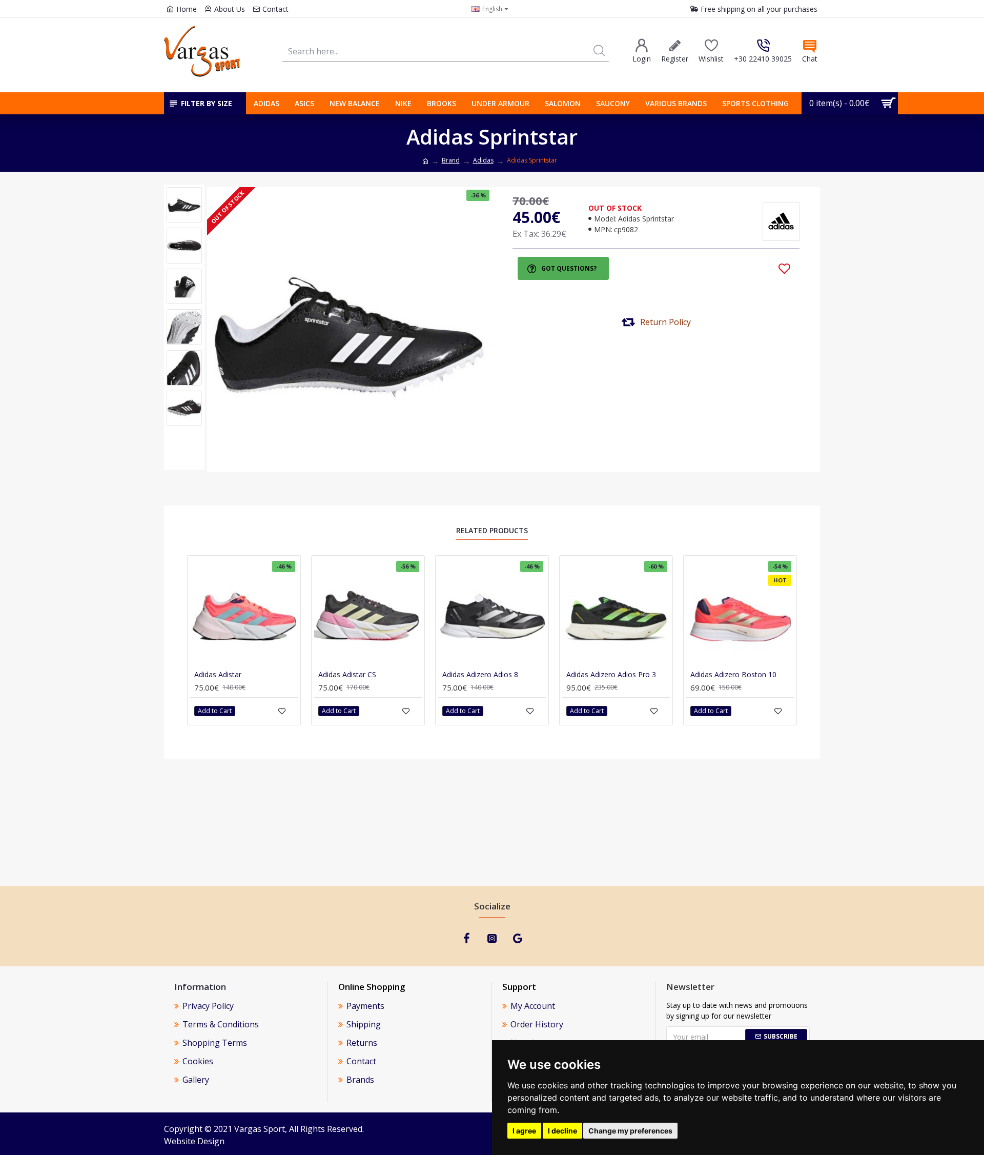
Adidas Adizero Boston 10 (733, 674)
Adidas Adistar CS (347, 674)
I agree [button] (524, 1130)
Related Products (492, 530)
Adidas (483, 160)
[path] (425, 161)
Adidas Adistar (217, 674)
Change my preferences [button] (630, 1130)
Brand (451, 160)
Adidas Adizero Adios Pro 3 (611, 674)
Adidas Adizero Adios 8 (480, 674)
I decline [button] (562, 1130)
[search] (599, 51)
